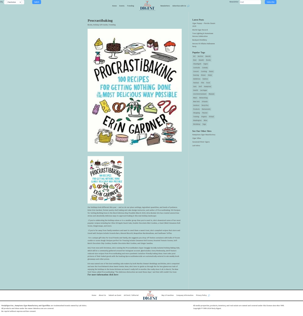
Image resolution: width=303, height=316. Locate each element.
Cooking (204, 71)
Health (195, 90)
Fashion (205, 79)
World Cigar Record (200, 30)
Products (196, 109)
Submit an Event (115, 295)
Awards (207, 56)
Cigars (205, 64)
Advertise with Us (179, 6)
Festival (196, 83)
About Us (102, 295)
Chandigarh (197, 64)
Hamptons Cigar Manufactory (203, 135)
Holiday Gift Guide (100, 25)
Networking (203, 98)
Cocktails (196, 68)
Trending (130, 6)
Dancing (196, 75)
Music (195, 98)
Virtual (211, 116)
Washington (197, 120)
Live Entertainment (199, 94)
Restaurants (206, 109)
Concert (196, 71)
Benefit (201, 60)
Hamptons (207, 86)
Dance (211, 71)
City (1, 2)
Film (202, 83)
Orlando (205, 101)
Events (121, 6)
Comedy (205, 68)
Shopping (196, 113)
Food (208, 83)
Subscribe (270, 2)
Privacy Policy (201, 295)
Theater (204, 113)
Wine (205, 120)
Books (90, 25)
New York (196, 101)
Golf (200, 86)
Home (114, 6)
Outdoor (196, 105)
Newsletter (233, 2)
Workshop (196, 124)
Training (196, 116)
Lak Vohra (196, 146)
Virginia (204, 116)
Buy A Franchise (168, 295)
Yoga (204, 124)
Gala (194, 86)
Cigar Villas (196, 138)
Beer (194, 60)
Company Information (184, 295)
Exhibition (196, 79)
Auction (200, 56)
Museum (211, 94)
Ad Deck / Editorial (131, 295)
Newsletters (165, 6)
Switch (36, 2)
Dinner (203, 75)
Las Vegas (203, 90)
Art (194, 56)
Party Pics (205, 105)
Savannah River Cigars (201, 142)
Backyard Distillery (199, 40)
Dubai (210, 75)
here (116, 274)
